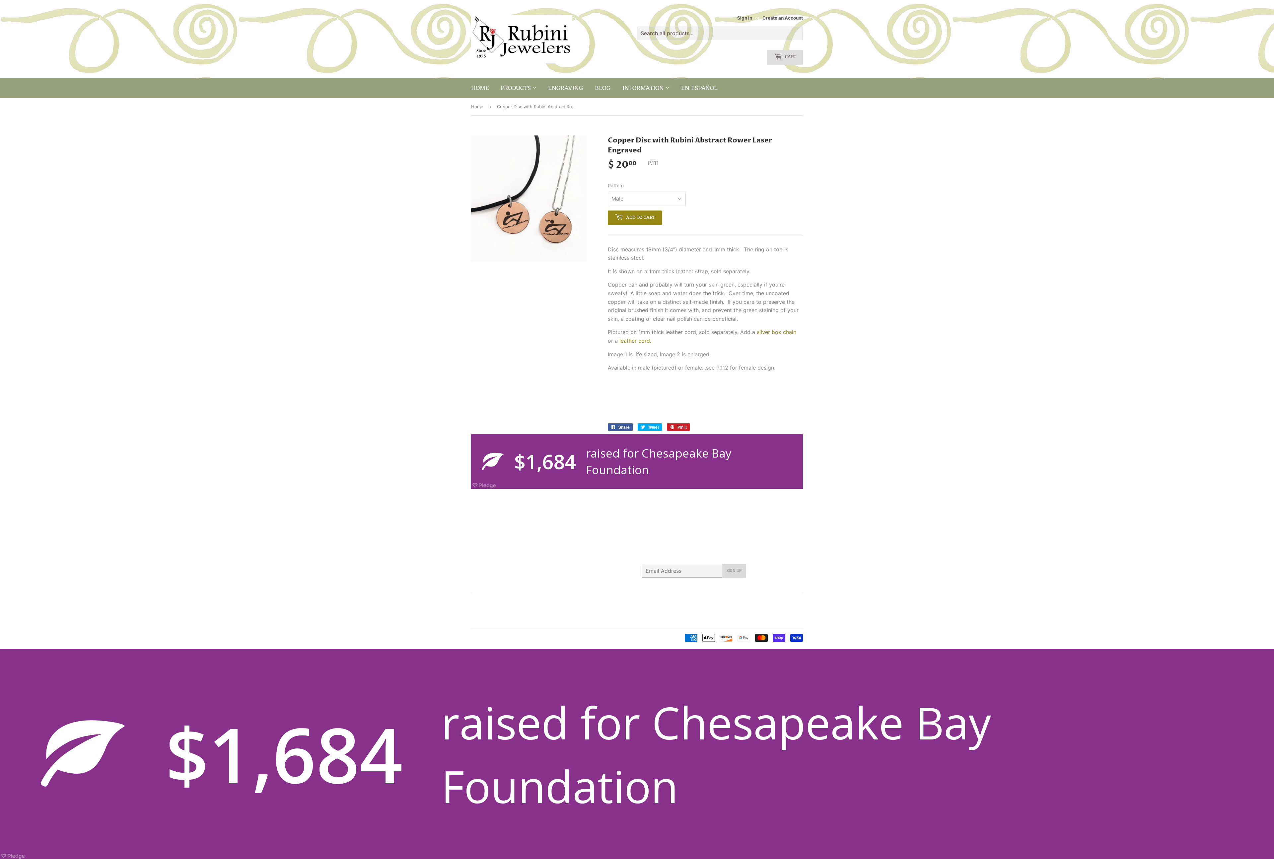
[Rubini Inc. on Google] (759, 602)
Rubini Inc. (499, 638)
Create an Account (782, 18)
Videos (524, 619)
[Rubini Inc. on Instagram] (772, 602)
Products (516, 88)
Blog (603, 88)
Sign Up (734, 570)
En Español (699, 88)
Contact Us (529, 602)
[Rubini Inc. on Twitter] (723, 602)
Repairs (560, 611)
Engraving (565, 88)
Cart (790, 57)
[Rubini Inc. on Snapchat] (784, 602)
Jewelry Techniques (525, 611)
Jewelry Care (484, 611)
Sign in (744, 18)
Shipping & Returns (491, 619)
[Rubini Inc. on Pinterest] (746, 602)
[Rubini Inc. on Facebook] (734, 602)
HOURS (555, 602)
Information (644, 88)
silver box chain (776, 332)
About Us (502, 602)
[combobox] (720, 33)
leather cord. (635, 340)
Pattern (616, 185)
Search (478, 602)
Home (480, 88)
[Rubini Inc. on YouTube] (796, 602)
